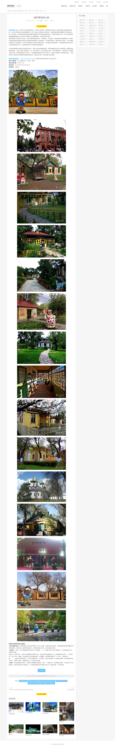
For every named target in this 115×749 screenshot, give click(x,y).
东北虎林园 (12, 714)
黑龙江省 (31, 10)
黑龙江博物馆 (46, 734)
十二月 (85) (100, 28)
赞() (42, 670)
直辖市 (80, 6)
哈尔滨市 (37, 10)
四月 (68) (82, 30)
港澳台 (101, 6)
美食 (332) (91, 20)
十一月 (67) (91, 30)
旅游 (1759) (82, 20)
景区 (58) (100, 36)
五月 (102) (91, 28)
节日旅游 (91, 2)
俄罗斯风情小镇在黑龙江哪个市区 (47, 681)
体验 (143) (82, 25)
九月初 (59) (91, 36)
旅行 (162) (91, 22)
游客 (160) (100, 22)
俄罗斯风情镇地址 (14, 58)
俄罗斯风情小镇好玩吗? (61, 681)
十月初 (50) (100, 39)
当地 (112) (100, 25)
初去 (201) (82, 22)
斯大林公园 (45, 713)
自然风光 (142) (92, 25)
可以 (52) (91, 39)
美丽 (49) (82, 41)
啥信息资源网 (41, 26)
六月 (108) (82, 28)
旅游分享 (73, 6)
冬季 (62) (91, 33)
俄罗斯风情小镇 (41, 17)
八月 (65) (100, 30)
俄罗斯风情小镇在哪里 (33, 681)
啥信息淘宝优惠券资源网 (11, 6)
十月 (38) (100, 44)
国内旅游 (76, 2)
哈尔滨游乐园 (70, 689)
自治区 (94, 6)
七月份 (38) (91, 44)
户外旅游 (98, 2)
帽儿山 (10, 734)
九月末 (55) (82, 39)
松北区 (41, 10)
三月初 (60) (82, 36)
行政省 (87, 6)
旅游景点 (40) (92, 41)
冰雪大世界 (28, 735)
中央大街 (61, 735)
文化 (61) (100, 33)
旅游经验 (105, 2)
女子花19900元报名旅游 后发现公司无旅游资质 (21, 689)
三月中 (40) (100, 41)
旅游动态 (64, 6)
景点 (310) (100, 20)
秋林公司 (61, 721)
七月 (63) (82, 33)
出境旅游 (84, 2)
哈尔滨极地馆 (29, 712)
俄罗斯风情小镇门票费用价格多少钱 (36, 683)
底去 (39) (82, 44)
